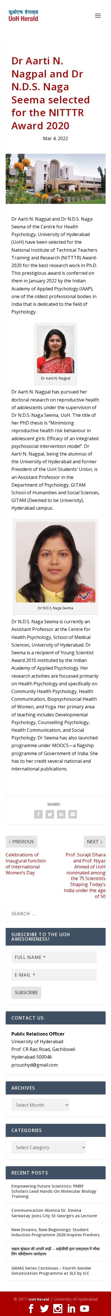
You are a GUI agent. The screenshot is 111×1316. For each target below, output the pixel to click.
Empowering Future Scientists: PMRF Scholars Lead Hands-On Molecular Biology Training (53, 1191)
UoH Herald (38, 1299)
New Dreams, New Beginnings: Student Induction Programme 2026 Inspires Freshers (55, 1232)
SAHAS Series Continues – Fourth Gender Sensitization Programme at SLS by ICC (51, 1270)
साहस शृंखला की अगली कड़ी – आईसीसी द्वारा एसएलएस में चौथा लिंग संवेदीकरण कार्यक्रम (55, 1251)
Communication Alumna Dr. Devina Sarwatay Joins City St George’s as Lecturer (54, 1213)
